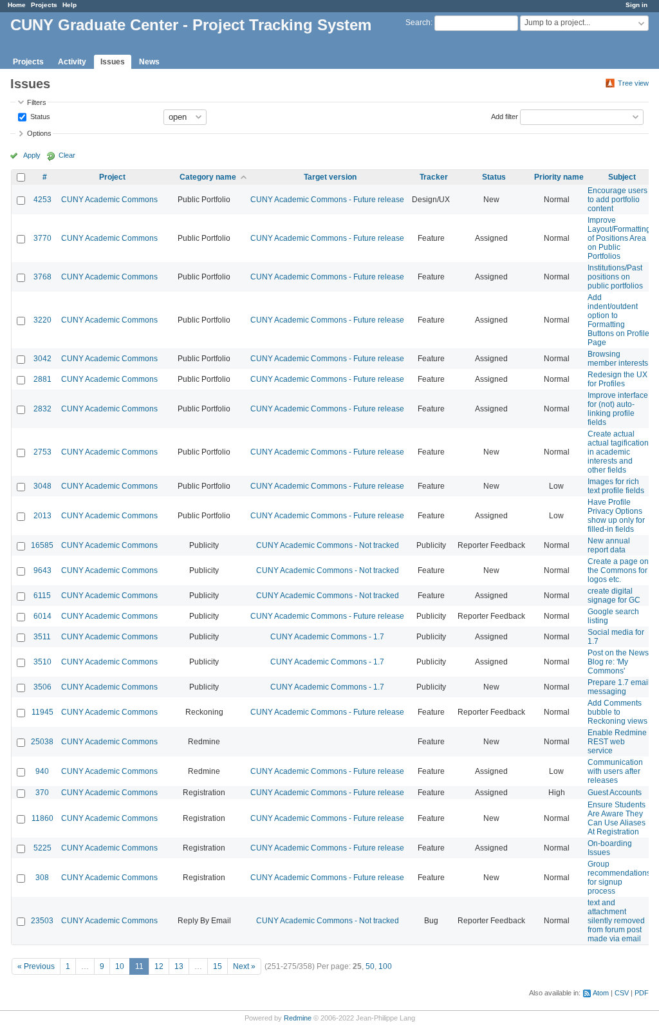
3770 (42, 238)
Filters (36, 102)
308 (42, 877)
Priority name (559, 177)
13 (178, 966)
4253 (42, 199)
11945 (42, 712)
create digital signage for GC (614, 596)
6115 (42, 595)
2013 (42, 515)
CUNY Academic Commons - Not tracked (327, 545)
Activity (72, 61)
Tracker (434, 177)
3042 (42, 358)
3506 (42, 686)
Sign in (636, 4)
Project (112, 177)
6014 (42, 616)
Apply (32, 155)
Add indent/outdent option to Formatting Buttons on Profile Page (618, 320)
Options (39, 133)
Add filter (504, 116)
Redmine (297, 1018)
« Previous (36, 966)
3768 (42, 276)
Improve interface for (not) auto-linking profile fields (618, 409)
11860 (42, 818)
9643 (42, 570)
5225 (42, 847)
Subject (622, 177)
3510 (42, 661)
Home (17, 4)
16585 (42, 545)
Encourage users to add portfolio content (617, 199)
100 (385, 966)
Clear (67, 155)
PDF (642, 993)
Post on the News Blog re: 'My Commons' (618, 661)
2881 (42, 379)
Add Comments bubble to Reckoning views (617, 712)
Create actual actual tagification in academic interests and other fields (618, 452)
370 (42, 792)
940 (42, 771)
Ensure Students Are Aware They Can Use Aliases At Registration (616, 818)
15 (217, 966)
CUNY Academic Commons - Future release (327, 199)
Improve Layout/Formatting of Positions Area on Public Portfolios (619, 238)
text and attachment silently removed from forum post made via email (616, 920)
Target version (330, 177)
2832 (42, 408)
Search (418, 22)
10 (119, 966)
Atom (601, 993)
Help (69, 4)
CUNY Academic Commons (109, 199)
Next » (244, 966)
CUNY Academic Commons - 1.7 (327, 636)
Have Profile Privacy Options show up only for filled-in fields (616, 516)
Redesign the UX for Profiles (617, 379)
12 (158, 966)
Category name (208, 177)
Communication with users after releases (615, 771)
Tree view (633, 83)
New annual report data (609, 545)
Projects (44, 4)
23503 (42, 920)
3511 (42, 636)
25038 (42, 741)
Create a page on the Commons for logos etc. (618, 570)
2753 (42, 451)
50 (370, 966)
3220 (42, 319)
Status (39, 116)
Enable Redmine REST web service (617, 741)
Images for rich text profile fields (616, 486)
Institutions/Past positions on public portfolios (615, 276)
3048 (42, 486)
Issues (112, 61)
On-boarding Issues (610, 848)
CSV (622, 993)
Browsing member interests (618, 359)
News (149, 61)
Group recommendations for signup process (619, 878)
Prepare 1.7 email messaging (619, 687)
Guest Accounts (615, 792)
